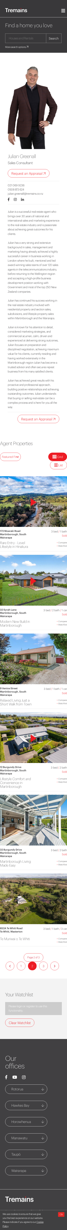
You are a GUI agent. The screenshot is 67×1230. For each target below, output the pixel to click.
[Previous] (10, 966)
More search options (15, 47)
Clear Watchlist (20, 1023)
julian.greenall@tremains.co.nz (25, 193)
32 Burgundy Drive (11, 849)
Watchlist (62, 546)
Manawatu (19, 1138)
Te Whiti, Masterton (11, 931)
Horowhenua (21, 1121)
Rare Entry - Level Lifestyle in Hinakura (14, 545)
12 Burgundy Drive (10, 767)
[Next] (54, 966)
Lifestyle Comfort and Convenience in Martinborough (15, 783)
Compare (62, 542)
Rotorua (17, 1089)
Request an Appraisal (27, 173)
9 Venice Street (9, 688)
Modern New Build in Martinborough (15, 623)
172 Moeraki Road (10, 531)
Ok (61, 1214)
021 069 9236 (16, 185)
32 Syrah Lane (8, 609)
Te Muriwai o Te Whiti (15, 939)
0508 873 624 (16, 189)
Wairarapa (18, 1170)
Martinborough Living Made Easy (15, 863)
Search (54, 38)
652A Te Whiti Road (11, 928)
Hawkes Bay (20, 1105)
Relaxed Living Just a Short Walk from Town (15, 702)
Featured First (10, 457)
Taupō (16, 1154)
